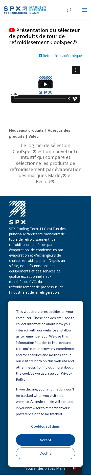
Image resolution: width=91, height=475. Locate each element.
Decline (46, 453)
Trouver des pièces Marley (45, 468)
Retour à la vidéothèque (62, 55)
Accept (45, 440)
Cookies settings (45, 426)
